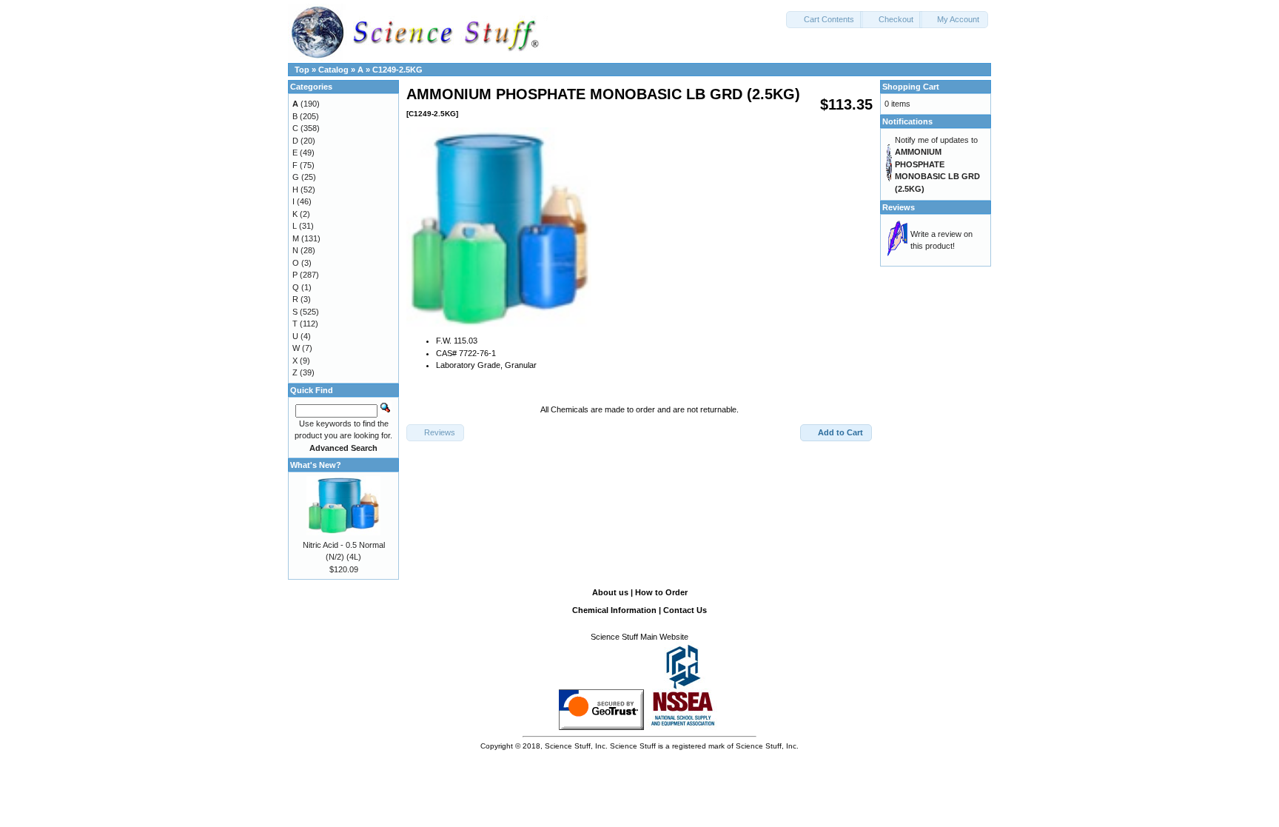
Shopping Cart (910, 86)
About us (610, 592)
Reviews (898, 207)
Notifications (907, 121)
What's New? (315, 465)
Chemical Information (614, 610)
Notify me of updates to (937, 164)
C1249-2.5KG (397, 69)
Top (302, 69)
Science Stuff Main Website (639, 636)
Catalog (333, 69)
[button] (824, 19)
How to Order (661, 592)
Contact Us (685, 610)
